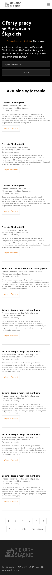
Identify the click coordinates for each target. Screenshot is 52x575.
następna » (37, 529)
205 (24, 529)
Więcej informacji (11, 128)
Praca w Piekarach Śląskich (19, 41)
